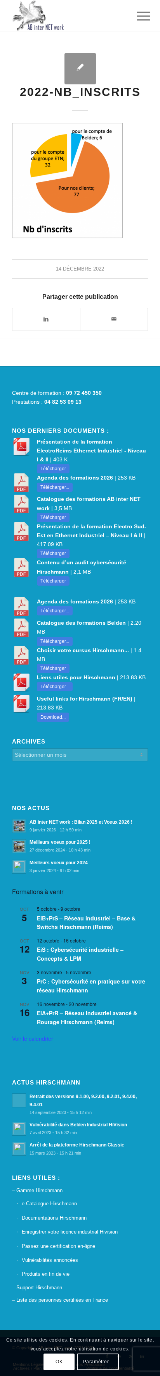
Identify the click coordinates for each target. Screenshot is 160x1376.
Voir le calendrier (32, 1038)
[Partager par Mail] (114, 319)
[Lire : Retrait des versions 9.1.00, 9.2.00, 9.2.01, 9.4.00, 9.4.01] (19, 1100)
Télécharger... (54, 487)
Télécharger (53, 468)
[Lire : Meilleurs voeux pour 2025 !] (19, 846)
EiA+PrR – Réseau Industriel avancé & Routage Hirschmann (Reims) (87, 1017)
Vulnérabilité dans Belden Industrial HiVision (78, 1125)
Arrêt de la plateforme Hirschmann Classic (77, 1145)
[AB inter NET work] (66, 15)
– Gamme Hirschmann (37, 1190)
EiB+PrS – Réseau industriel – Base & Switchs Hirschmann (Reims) (86, 922)
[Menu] (137, 16)
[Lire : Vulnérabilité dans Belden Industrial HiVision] (19, 1129)
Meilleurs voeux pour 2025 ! (60, 842)
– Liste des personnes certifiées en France (60, 1300)
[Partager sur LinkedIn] (46, 319)
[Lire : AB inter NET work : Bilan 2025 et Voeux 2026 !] (19, 826)
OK (59, 1361)
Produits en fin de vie (46, 1274)
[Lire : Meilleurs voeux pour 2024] (19, 867)
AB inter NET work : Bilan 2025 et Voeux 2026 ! (81, 822)
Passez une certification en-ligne (58, 1246)
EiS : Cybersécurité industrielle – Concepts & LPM (80, 954)
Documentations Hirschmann (54, 1218)
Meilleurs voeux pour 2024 (59, 862)
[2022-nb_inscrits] (80, 68)
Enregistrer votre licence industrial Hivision (70, 1232)
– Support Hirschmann (37, 1287)
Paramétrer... (98, 1361)
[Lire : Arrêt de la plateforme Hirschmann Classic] (19, 1149)
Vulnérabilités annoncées (50, 1260)
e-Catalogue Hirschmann (49, 1203)
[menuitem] (137, 16)
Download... (53, 717)
